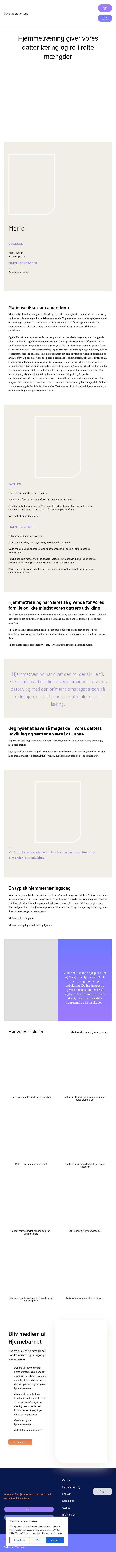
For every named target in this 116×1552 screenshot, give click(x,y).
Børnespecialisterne (18, 272)
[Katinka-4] (85, 1246)
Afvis (38, 1540)
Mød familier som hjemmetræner (89, 1032)
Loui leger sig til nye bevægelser (85, 1231)
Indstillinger (19, 1540)
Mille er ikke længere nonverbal (31, 1164)
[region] (37, 1531)
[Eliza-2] (30, 1246)
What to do (19, 1547)
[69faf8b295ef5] (85, 1179)
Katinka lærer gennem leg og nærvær (85, 1298)
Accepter (55, 1540)
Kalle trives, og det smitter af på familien (31, 1097)
